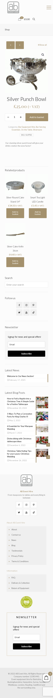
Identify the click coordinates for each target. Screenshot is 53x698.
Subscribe (26, 353)
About (14, 529)
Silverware (37, 130)
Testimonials (16, 551)
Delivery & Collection (20, 583)
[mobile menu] (49, 5)
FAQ (13, 577)
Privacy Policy (17, 556)
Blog (13, 545)
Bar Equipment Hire (26, 127)
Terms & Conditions (20, 561)
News (13, 540)
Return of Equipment (20, 588)
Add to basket (37, 117)
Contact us (16, 535)
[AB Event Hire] (13, 7)
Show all (43, 45)
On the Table (26, 130)
